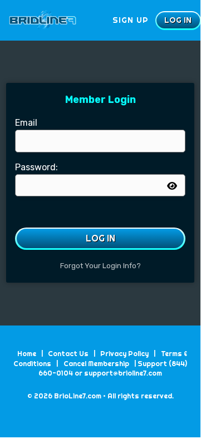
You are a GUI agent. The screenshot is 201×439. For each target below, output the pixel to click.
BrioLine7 (60, 20)
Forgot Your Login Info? (100, 266)
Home (26, 353)
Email (26, 122)
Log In (100, 238)
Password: (36, 167)
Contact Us (68, 353)
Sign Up (130, 20)
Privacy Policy (124, 353)
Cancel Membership (96, 363)
